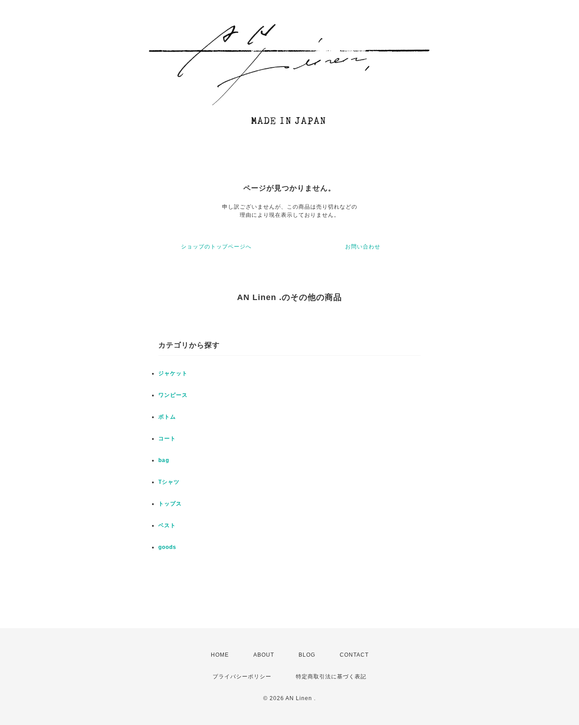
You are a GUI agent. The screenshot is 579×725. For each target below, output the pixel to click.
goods (167, 547)
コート (167, 438)
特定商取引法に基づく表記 (331, 676)
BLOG (307, 655)
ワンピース (173, 395)
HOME (220, 655)
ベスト (167, 525)
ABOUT (263, 655)
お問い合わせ (362, 246)
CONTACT (354, 655)
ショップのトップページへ (216, 246)
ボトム (167, 417)
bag (163, 460)
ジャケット (173, 373)
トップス (170, 504)
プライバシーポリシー (242, 676)
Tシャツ (169, 482)
